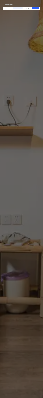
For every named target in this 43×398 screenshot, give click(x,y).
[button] (37, 1)
